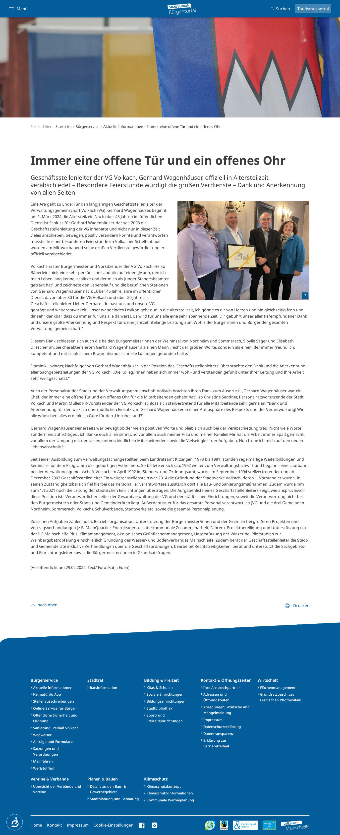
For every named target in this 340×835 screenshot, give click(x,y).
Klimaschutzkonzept (164, 786)
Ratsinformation (103, 687)
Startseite (63, 126)
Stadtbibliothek (159, 708)
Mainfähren (43, 761)
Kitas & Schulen (160, 687)
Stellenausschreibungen (53, 701)
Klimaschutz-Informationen (170, 793)
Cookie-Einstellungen (113, 825)
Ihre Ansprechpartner (221, 687)
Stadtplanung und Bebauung (114, 798)
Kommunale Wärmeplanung (170, 800)
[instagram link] (154, 825)
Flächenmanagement (277, 687)
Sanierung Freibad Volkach (56, 727)
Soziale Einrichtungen (165, 694)
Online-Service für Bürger (54, 708)
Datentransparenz (218, 733)
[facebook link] (142, 825)
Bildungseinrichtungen (166, 701)
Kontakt (54, 825)
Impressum (213, 719)
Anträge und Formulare (53, 741)
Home (36, 825)
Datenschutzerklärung (222, 726)
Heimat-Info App (47, 694)
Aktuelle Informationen (52, 687)
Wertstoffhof (44, 768)
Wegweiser (42, 734)
